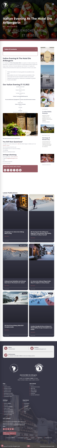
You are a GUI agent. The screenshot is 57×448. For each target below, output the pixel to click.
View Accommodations (47, 149)
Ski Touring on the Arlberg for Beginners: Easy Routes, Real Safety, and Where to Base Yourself (41, 233)
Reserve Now (45, 177)
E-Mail (18, 144)
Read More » (7, 236)
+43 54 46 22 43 (13, 156)
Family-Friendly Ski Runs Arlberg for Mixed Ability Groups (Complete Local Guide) (41, 328)
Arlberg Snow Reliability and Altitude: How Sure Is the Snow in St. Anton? (15, 281)
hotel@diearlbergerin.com (12, 158)
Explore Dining (46, 121)
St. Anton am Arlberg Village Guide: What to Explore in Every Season (41, 281)
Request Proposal (47, 61)
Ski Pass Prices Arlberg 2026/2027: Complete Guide (14, 326)
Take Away (51, 177)
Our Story (47, 84)
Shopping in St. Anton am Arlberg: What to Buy (14, 232)
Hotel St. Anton (6, 145)
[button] (53, 4)
